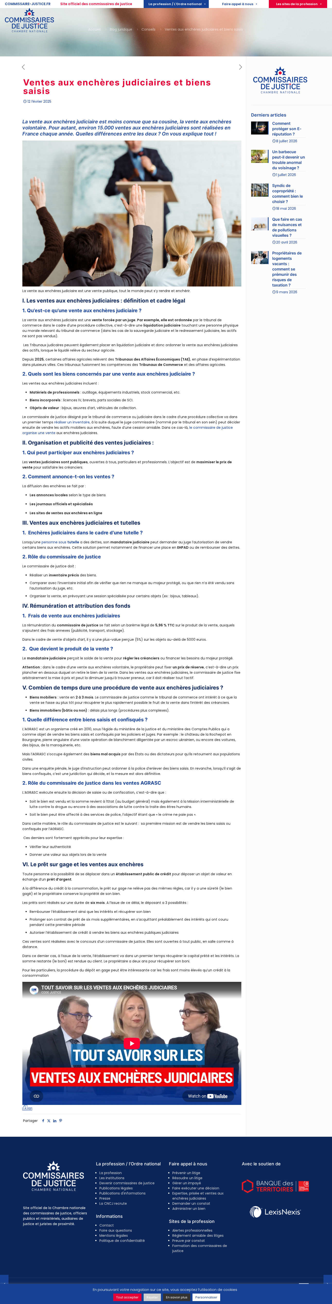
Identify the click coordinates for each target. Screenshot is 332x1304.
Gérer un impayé (186, 1183)
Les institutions (111, 1178)
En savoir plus (176, 1297)
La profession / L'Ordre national (175, 4)
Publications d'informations (122, 1193)
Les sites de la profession (297, 4)
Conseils (148, 29)
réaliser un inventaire (72, 422)
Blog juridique (121, 29)
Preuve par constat (188, 1240)
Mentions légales (113, 1235)
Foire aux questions (115, 1230)
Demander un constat (191, 1203)
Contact (106, 1225)
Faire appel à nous (237, 4)
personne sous (60, 542)
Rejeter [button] (152, 1297)
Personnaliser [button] (206, 1297)
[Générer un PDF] (27, 1107)
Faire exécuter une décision (195, 1188)
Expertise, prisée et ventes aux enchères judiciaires (198, 1196)
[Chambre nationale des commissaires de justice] (29, 31)
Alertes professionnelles (192, 1230)
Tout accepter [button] (127, 1297)
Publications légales (116, 1188)
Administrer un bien (188, 1208)
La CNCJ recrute (113, 1203)
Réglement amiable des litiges (198, 1235)
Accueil (94, 29)
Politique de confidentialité (122, 1240)
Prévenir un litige (186, 1172)
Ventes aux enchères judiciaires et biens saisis (204, 29)
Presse (104, 1198)
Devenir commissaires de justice (127, 1183)
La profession (110, 1172)
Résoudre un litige (187, 1178)
